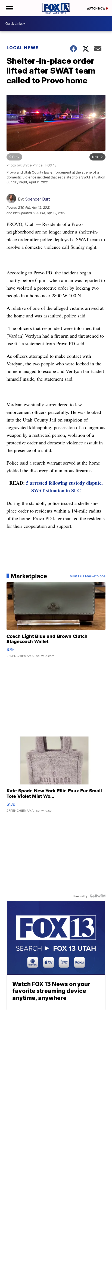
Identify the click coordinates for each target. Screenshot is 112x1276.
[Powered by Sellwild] (97, 896)
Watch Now (96, 8)
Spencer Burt (37, 199)
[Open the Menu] (9, 8)
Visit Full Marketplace (87, 576)
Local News (23, 47)
